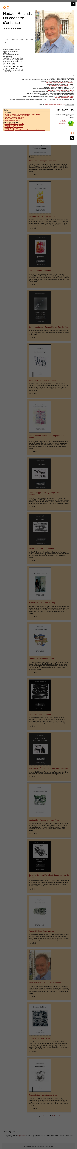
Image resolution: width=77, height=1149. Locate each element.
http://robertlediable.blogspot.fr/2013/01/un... (61, 90)
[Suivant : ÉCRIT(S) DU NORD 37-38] (7, 7)
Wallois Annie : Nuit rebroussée (14, 125)
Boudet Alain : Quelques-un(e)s (14, 127)
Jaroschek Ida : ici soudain (12, 120)
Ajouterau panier (62, 122)
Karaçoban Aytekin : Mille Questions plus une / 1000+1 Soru (22, 114)
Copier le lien (69, 104)
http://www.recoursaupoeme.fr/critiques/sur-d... (60, 82)
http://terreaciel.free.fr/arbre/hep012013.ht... (61, 85)
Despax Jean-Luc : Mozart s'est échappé (17, 115)
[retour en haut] (72, 132)
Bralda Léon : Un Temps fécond (14, 118)
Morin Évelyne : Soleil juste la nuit (14, 117)
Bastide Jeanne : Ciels (11, 128)
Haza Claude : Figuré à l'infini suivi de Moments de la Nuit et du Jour (25, 130)
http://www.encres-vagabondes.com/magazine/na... (64, 96)
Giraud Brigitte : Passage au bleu (14, 124)
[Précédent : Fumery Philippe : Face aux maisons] (4, 7)
